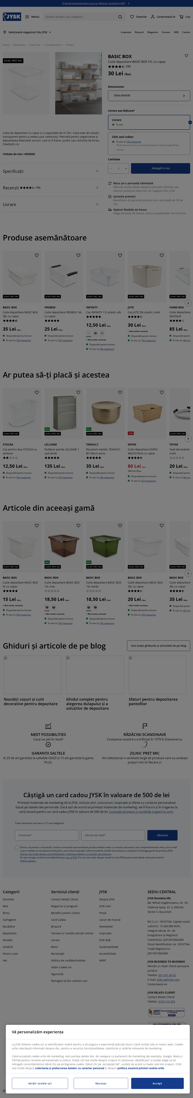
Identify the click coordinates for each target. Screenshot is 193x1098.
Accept (157, 1083)
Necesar (101, 1083)
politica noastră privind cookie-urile (140, 1068)
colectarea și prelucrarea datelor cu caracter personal (69, 1068)
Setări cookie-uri (40, 1083)
